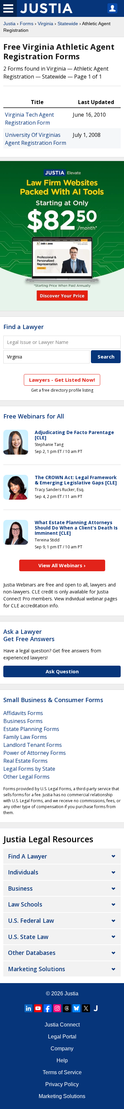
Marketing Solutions (36, 969)
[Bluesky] (76, 1008)
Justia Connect (62, 1024)
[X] (86, 1008)
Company (62, 1048)
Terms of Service (62, 1072)
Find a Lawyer (23, 327)
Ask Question (62, 671)
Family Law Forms (25, 737)
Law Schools (25, 904)
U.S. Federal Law (31, 920)
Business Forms (23, 721)
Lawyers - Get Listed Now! (62, 379)
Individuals (23, 872)
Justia (9, 23)
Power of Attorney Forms (34, 752)
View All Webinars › (62, 565)
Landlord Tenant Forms (32, 745)
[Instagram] (57, 1008)
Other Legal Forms (26, 776)
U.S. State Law (28, 937)
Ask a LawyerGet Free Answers (29, 635)
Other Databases (32, 953)
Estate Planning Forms (31, 729)
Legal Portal (62, 1036)
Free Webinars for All (33, 416)
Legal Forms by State (29, 768)
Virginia (45, 23)
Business (20, 888)
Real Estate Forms (25, 760)
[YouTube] (38, 1008)
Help (62, 1060)
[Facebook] (48, 1008)
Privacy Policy (62, 1084)
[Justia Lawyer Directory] (96, 1008)
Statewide (68, 23)
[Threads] (67, 1008)
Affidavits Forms (23, 713)
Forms (26, 23)
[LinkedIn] (28, 1008)
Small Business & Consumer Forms (53, 700)
